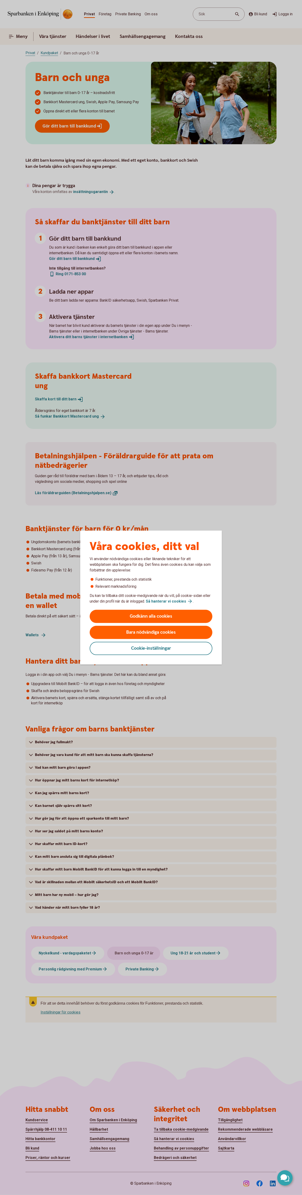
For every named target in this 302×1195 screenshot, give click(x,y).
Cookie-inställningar (151, 648)
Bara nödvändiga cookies (151, 632)
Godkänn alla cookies (151, 616)
